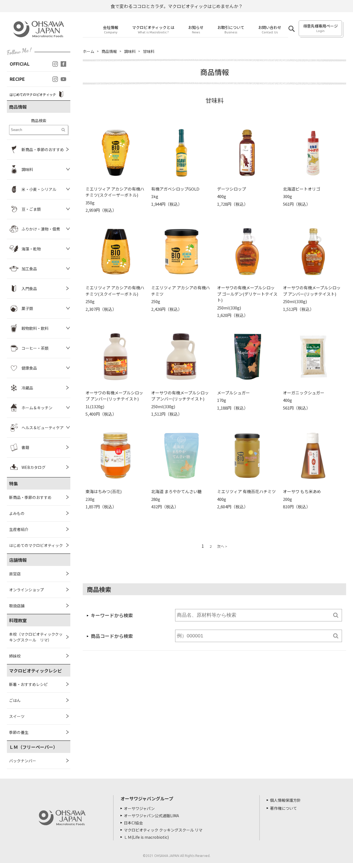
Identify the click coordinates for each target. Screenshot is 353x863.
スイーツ (17, 716)
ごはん (15, 700)
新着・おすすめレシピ (28, 684)
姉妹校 (15, 656)
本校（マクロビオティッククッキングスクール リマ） (36, 637)
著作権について (283, 808)
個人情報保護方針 (285, 800)
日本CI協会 (133, 823)
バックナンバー (22, 760)
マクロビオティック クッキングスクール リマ (163, 830)
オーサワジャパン (139, 808)
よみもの (17, 513)
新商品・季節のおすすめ (30, 497)
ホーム (88, 51)
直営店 (15, 573)
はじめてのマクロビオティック (36, 545)
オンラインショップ (26, 589)
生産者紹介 (18, 529)
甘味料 (148, 51)
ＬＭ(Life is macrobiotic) (146, 837)
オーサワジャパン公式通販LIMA (151, 815)
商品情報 (109, 51)
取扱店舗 (17, 605)
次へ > (222, 546)
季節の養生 (18, 732)
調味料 (130, 51)
